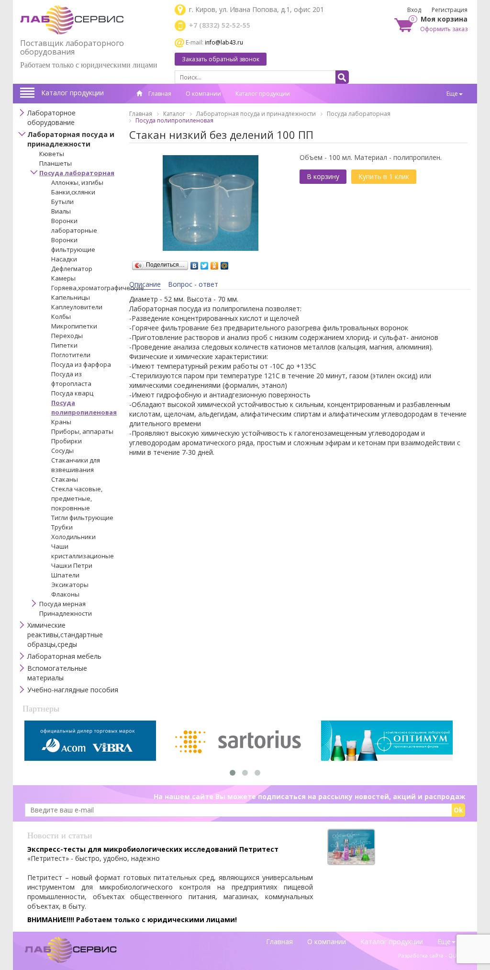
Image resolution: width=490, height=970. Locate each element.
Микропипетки (74, 326)
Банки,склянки (73, 192)
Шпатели (65, 575)
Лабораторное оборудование (51, 117)
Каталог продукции (72, 92)
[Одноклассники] (215, 263)
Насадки (64, 259)
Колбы (61, 316)
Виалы (61, 211)
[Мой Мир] (225, 263)
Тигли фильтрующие (82, 517)
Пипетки (64, 345)
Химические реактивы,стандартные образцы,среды (65, 634)
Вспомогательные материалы (57, 673)
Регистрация (450, 10)
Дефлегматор (71, 268)
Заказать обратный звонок (220, 59)
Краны (61, 421)
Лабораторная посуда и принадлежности (70, 139)
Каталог (174, 114)
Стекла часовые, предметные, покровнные (76, 498)
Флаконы (65, 594)
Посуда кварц (72, 393)
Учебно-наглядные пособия (72, 689)
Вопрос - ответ (193, 284)
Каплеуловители (76, 307)
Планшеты (55, 163)
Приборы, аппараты (82, 431)
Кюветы (51, 153)
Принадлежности (65, 613)
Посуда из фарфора (81, 364)
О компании (203, 94)
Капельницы (70, 297)
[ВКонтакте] (194, 263)
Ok (458, 809)
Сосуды (62, 450)
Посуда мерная (62, 603)
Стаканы (64, 479)
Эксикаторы (70, 584)
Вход (414, 10)
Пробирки (66, 441)
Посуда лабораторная (76, 173)
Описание (145, 284)
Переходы (67, 335)
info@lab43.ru (224, 42)
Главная (159, 94)
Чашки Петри (71, 565)
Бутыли (62, 201)
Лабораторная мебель (64, 656)
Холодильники (73, 536)
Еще (452, 94)
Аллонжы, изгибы (77, 182)
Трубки (62, 527)
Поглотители (70, 354)
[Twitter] (205, 263)
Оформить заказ (444, 29)
